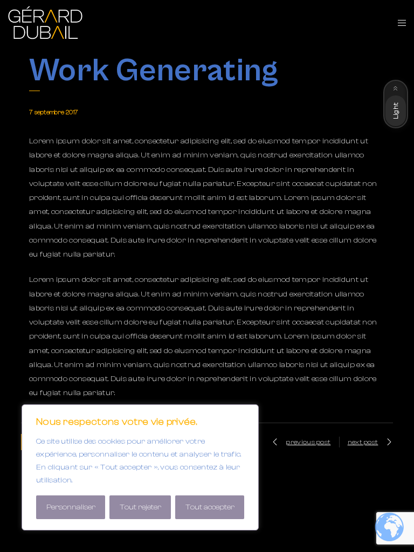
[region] (140, 467)
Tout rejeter (140, 507)
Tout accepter (209, 507)
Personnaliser (70, 507)
